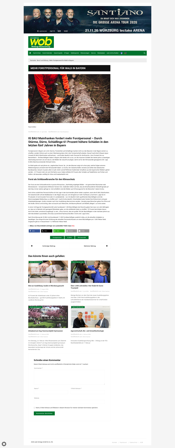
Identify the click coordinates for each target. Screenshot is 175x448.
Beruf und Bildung (35, 262)
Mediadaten (31, 4)
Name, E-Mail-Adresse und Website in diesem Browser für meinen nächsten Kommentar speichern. (67, 408)
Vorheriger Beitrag (48, 246)
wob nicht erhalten (41, 4)
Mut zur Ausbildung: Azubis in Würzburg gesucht (46, 286)
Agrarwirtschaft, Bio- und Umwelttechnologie (87, 331)
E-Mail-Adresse (76, 388)
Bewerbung (62, 4)
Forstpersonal (57, 237)
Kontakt (49, 4)
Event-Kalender (47, 53)
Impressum (55, 4)
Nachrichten (37, 53)
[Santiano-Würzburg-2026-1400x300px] (87, 19)
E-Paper (66, 53)
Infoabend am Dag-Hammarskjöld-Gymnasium (45, 331)
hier (73, 226)
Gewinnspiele (58, 53)
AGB (141, 442)
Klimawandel (82, 237)
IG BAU (69, 237)
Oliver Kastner (44, 291)
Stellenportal (75, 53)
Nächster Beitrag (90, 246)
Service (93, 53)
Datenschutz (133, 442)
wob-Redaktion (64, 132)
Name (36, 388)
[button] (144, 53)
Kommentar (38, 368)
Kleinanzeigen (85, 53)
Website (36, 398)
